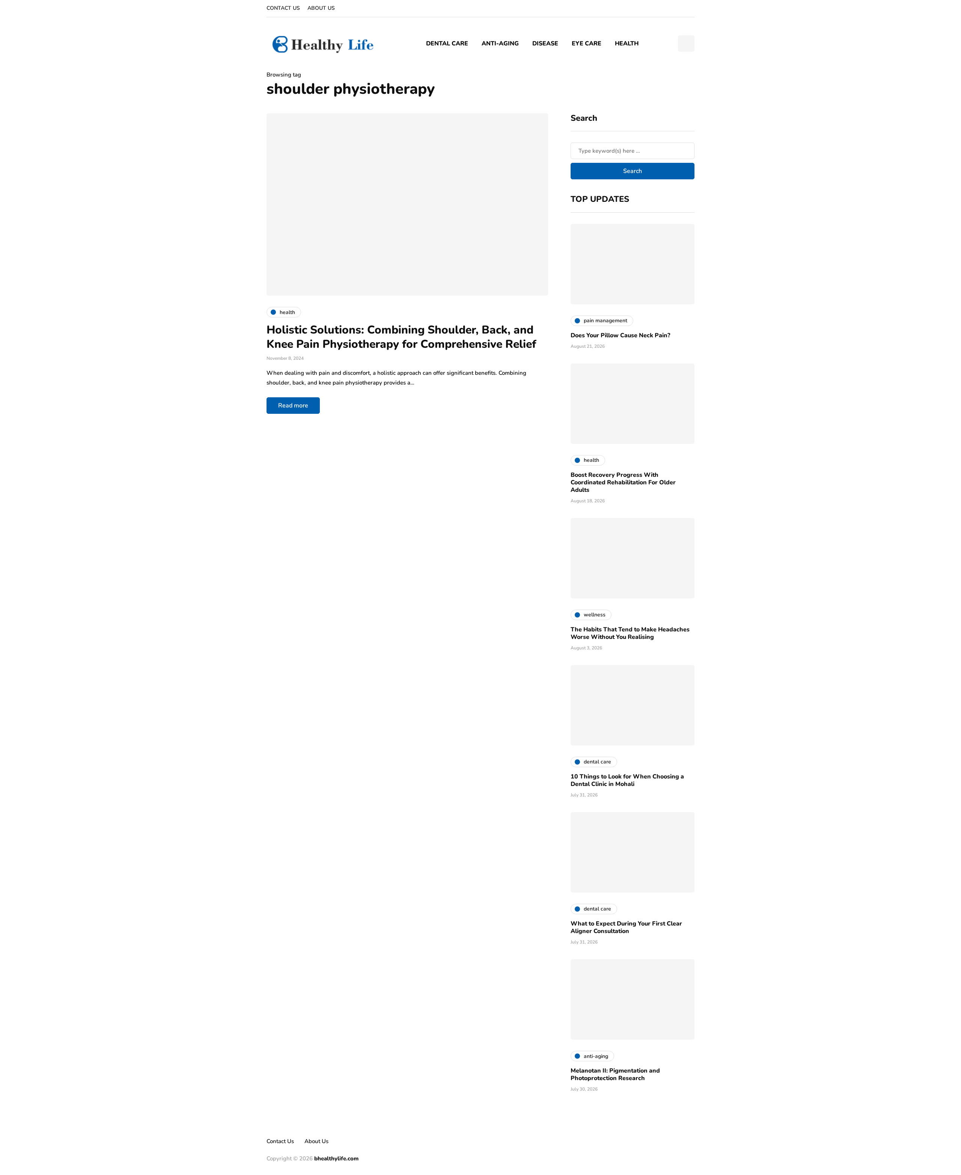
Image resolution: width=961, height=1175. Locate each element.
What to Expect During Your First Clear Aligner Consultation (626, 927)
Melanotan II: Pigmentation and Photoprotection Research (615, 1074)
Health (627, 43)
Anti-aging (500, 43)
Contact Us (283, 8)
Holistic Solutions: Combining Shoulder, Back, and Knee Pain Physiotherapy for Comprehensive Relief (401, 337)
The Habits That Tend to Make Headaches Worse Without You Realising (630, 633)
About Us (321, 8)
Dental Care (447, 43)
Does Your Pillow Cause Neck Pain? (620, 335)
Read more (293, 405)
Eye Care (586, 43)
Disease (545, 43)
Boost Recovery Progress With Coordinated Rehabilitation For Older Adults (623, 482)
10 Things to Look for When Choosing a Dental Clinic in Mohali (627, 780)
